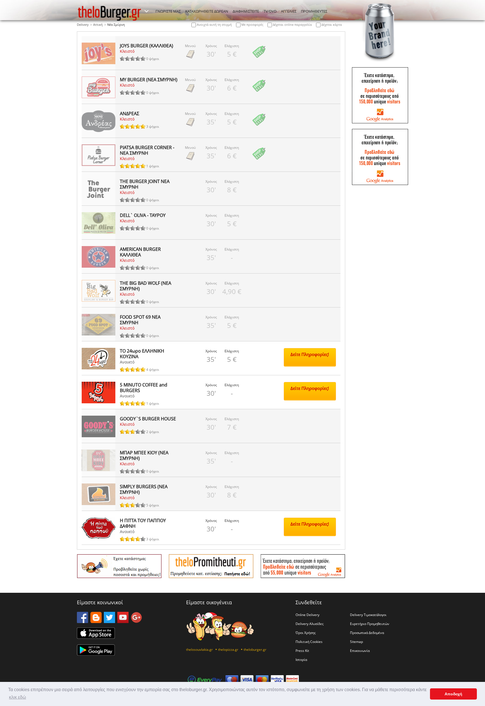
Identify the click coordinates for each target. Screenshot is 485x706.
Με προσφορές (252, 24)
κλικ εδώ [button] (17, 697)
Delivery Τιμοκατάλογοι (368, 614)
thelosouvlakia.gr (199, 649)
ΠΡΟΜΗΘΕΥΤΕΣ (314, 11)
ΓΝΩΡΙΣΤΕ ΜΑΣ (168, 11)
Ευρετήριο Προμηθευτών (369, 623)
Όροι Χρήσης (306, 632)
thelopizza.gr (228, 649)
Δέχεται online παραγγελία (292, 24)
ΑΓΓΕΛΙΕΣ (288, 11)
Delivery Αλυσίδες (310, 623)
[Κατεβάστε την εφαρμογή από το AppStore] (96, 637)
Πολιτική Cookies (309, 641)
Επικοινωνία (360, 650)
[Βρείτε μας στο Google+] (136, 621)
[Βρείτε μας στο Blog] (96, 621)
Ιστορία (301, 659)
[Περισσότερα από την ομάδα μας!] (146, 11)
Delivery (83, 24)
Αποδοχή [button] (453, 694)
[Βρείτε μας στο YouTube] (123, 621)
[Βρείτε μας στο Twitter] (109, 621)
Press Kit (302, 650)
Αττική (98, 24)
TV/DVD (270, 11)
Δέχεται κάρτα (331, 24)
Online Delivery (307, 614)
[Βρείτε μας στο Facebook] (82, 621)
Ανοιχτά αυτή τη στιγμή (214, 24)
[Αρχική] (109, 13)
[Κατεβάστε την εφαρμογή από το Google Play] (96, 654)
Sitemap (356, 641)
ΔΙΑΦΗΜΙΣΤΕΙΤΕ (246, 11)
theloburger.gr (255, 649)
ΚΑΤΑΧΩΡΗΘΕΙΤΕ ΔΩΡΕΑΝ (206, 11)
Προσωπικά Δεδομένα (367, 632)
